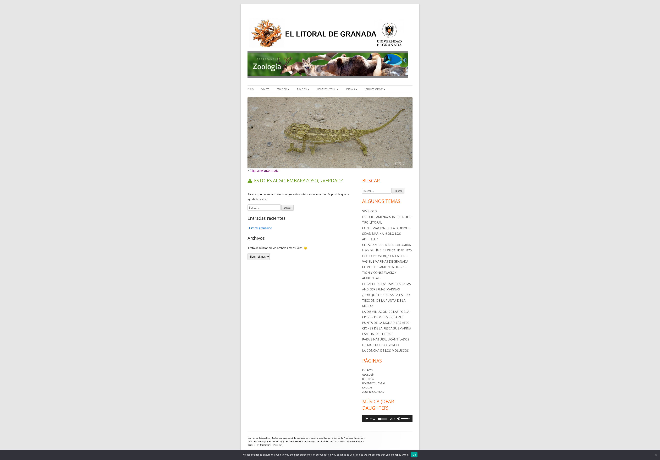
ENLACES (265, 89)
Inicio (251, 89)
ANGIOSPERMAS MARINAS (381, 289)
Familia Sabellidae (377, 334)
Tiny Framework (263, 445)
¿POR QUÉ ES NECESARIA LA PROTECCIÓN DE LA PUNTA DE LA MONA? (386, 300)
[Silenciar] (398, 418)
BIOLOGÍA (302, 89)
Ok (414, 454)
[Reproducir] (366, 418)
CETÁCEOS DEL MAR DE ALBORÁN (386, 245)
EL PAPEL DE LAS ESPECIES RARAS (386, 284)
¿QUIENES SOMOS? (374, 89)
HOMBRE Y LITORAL (326, 89)
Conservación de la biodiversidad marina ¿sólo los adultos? (386, 233)
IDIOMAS (350, 89)
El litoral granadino (260, 228)
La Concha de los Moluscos (385, 350)
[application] (387, 418)
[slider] (382, 419)
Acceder (278, 445)
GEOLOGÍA (282, 89)
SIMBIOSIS (369, 211)
